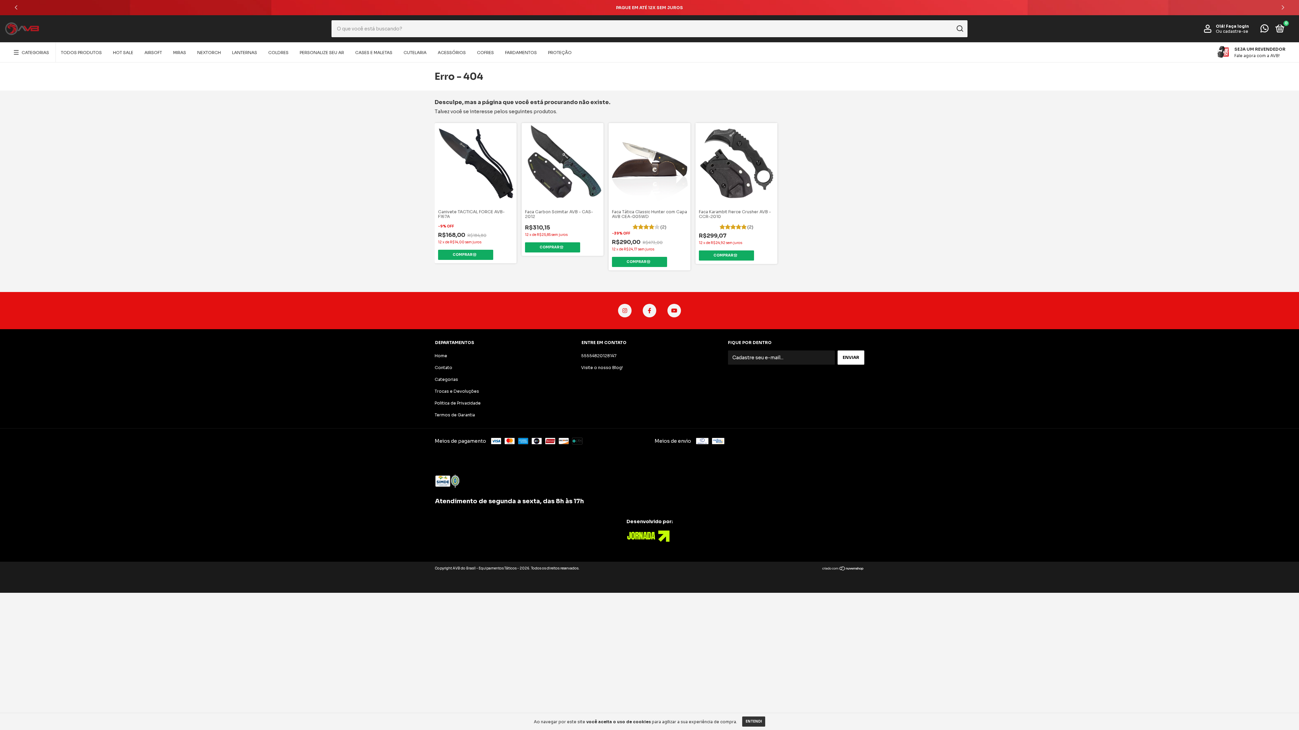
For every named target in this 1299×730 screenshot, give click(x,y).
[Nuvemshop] (843, 569)
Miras (179, 52)
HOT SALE (123, 52)
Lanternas (244, 52)
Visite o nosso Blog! (602, 367)
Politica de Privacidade (458, 403)
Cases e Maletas (373, 52)
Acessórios (452, 52)
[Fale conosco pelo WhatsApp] (1264, 30)
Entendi (754, 721)
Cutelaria (415, 52)
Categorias (35, 52)
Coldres (278, 52)
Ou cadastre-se (1232, 31)
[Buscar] (959, 29)
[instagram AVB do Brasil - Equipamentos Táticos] (625, 310)
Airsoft (153, 52)
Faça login (1237, 26)
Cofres (485, 52)
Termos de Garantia (455, 414)
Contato (443, 367)
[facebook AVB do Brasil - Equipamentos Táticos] (649, 310)
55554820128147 (598, 355)
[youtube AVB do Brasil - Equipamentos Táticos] (674, 310)
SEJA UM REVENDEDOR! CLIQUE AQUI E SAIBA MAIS (649, 7)
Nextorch (209, 52)
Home (441, 355)
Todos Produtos (81, 52)
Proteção (560, 52)
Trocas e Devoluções (457, 391)
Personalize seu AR (322, 52)
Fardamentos (521, 52)
